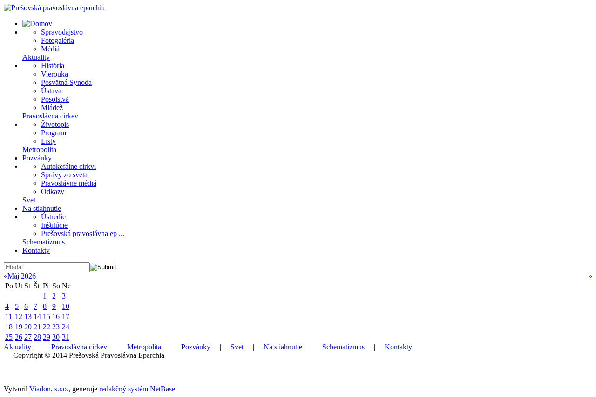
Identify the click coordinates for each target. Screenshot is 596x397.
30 (56, 337)
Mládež (52, 107)
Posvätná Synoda (66, 82)
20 (28, 327)
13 (28, 316)
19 (18, 327)
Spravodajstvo (62, 32)
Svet (28, 200)
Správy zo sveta (64, 175)
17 (65, 316)
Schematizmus (43, 242)
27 (28, 337)
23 (56, 327)
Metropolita (39, 149)
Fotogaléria (57, 40)
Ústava (51, 91)
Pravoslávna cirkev (50, 116)
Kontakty (36, 250)
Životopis (55, 124)
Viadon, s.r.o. (48, 389)
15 (46, 316)
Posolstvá (55, 99)
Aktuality (36, 57)
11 (8, 316)
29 (46, 337)
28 (37, 337)
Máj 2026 (21, 276)
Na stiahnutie (41, 208)
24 (65, 327)
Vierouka (54, 74)
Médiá (50, 49)
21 (37, 327)
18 (9, 327)
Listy (48, 141)
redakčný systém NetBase (137, 389)
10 (65, 306)
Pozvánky (37, 158)
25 (9, 337)
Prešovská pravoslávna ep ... (82, 233)
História (52, 66)
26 (18, 337)
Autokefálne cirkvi (68, 166)
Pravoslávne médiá (68, 183)
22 (46, 327)
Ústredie (53, 217)
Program (53, 133)
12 (18, 316)
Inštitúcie (54, 225)
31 (65, 337)
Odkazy (52, 191)
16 (56, 316)
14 (37, 316)
